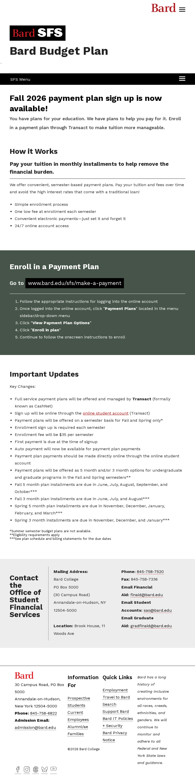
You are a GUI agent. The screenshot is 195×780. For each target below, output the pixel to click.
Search (109, 704)
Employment (115, 690)
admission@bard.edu (35, 727)
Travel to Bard (116, 697)
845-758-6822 (43, 713)
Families (76, 733)
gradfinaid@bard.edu (151, 625)
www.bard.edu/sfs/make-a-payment (74, 283)
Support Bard (116, 711)
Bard (163, 9)
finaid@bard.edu (147, 594)
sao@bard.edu (158, 610)
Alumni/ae (78, 726)
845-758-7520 (150, 571)
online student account (105, 413)
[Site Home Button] (37, 35)
